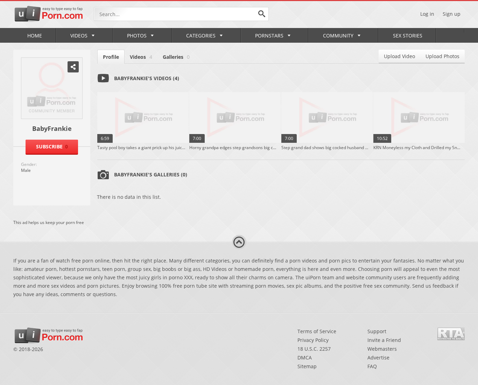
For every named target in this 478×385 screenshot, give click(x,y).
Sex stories (407, 35)
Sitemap (307, 366)
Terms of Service (316, 331)
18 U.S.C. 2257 (314, 348)
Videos (78, 35)
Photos (137, 35)
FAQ (372, 366)
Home (34, 35)
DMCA (304, 357)
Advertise (378, 357)
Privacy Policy (313, 340)
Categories (201, 35)
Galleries (176, 57)
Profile (111, 57)
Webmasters (382, 348)
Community (338, 35)
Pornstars (269, 35)
